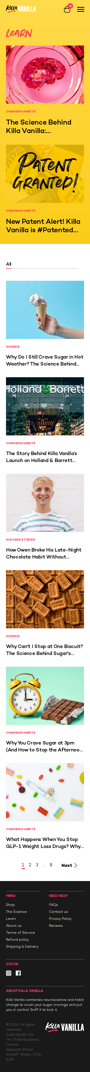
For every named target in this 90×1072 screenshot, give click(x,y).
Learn (11, 919)
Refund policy (17, 939)
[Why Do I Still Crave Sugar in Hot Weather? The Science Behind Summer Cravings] (45, 310)
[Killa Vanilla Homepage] (21, 9)
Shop (10, 905)
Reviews (56, 926)
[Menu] (80, 9)
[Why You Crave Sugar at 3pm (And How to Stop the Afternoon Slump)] (45, 696)
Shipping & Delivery (22, 946)
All (8, 264)
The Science (16, 912)
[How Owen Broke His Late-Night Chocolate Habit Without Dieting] (45, 503)
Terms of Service (20, 933)
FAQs (53, 905)
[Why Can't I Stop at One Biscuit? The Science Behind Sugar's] (45, 599)
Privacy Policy (60, 919)
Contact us (58, 912)
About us (14, 926)
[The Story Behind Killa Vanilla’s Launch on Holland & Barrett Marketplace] (45, 406)
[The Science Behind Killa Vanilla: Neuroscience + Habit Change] (45, 75)
